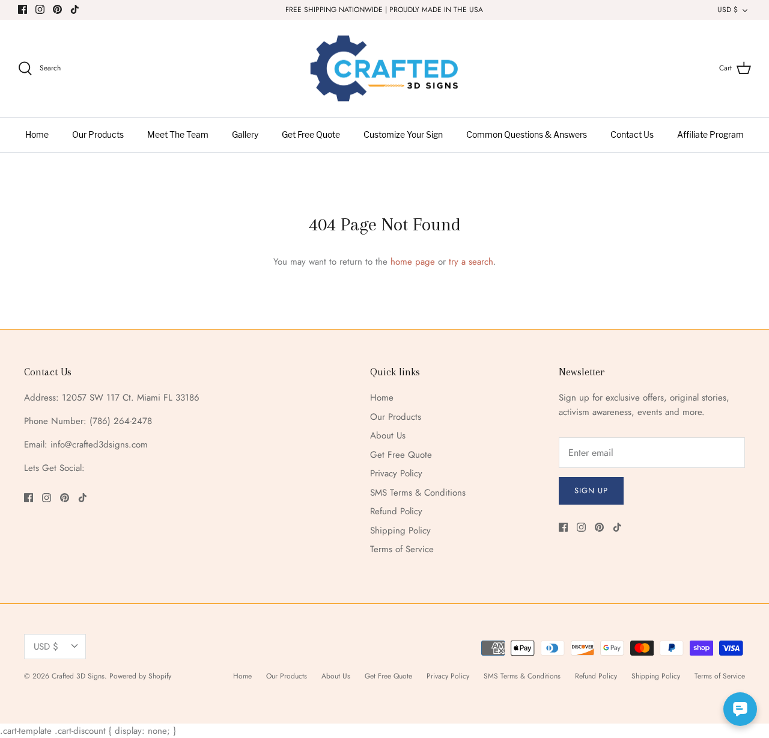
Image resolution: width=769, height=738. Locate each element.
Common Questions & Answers (526, 135)
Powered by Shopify (140, 676)
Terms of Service (402, 549)
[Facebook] (22, 9)
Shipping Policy (400, 530)
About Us (388, 435)
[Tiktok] (74, 9)
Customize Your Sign (403, 135)
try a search (471, 261)
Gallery (245, 135)
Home (37, 135)
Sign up (591, 490)
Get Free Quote (311, 135)
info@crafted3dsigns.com (99, 444)
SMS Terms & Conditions (418, 492)
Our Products (98, 135)
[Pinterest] (57, 9)
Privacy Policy (396, 473)
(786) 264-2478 (121, 421)
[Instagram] (39, 9)
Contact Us (632, 135)
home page (413, 261)
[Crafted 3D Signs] (384, 69)
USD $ (727, 9)
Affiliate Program (710, 135)
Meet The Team (177, 135)
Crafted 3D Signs (78, 676)
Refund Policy (396, 511)
